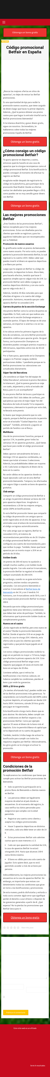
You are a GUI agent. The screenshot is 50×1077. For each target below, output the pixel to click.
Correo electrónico (32, 983)
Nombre (7, 982)
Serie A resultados (37, 1065)
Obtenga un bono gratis (25, 32)
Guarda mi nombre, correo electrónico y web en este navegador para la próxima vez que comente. (25, 1003)
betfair (5, 41)
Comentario (8, 952)
